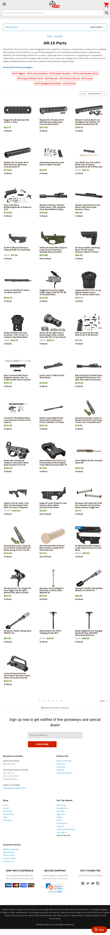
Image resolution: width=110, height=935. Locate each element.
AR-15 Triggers (18, 73)
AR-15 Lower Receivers (38, 73)
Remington (62, 832)
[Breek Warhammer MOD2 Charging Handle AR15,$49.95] (53, 621)
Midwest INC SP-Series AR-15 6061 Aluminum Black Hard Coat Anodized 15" (16, 164)
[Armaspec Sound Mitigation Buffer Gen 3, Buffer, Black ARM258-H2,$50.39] (53, 578)
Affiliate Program (64, 773)
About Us (61, 764)
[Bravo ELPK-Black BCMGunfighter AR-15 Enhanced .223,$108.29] (18, 195)
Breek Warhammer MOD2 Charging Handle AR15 (50, 632)
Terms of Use (9, 855)
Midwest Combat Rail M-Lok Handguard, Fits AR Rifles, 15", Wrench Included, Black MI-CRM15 (87, 123)
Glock (59, 820)
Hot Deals (7, 820)
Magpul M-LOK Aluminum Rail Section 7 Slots (16, 121)
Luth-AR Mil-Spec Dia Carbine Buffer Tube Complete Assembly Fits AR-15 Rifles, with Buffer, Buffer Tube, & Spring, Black (88, 166)
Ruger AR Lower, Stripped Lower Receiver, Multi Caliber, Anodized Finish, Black (53, 505)
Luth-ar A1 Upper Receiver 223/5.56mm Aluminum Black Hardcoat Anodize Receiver (17, 675)
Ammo (6, 808)
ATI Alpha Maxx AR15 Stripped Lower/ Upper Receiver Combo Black (88, 548)
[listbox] (97, 93)
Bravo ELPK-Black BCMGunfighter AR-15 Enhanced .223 (17, 207)
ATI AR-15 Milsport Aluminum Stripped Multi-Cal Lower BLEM (17, 249)
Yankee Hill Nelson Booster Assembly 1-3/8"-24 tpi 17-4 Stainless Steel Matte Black (16, 335)
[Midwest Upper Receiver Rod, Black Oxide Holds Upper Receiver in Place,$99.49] (89, 195)
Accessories (8, 814)
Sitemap (60, 770)
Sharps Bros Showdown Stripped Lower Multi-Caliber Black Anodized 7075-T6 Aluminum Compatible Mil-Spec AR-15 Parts (17, 464)
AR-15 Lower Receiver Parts (85, 73)
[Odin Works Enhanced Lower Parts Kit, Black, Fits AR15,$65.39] (53, 153)
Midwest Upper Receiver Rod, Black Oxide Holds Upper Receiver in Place (87, 207)
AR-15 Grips (87, 78)
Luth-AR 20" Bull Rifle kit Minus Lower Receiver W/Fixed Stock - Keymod (18, 420)
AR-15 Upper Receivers (60, 73)
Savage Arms (63, 808)
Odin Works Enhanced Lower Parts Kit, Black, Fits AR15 (52, 163)
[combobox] (53, 13)
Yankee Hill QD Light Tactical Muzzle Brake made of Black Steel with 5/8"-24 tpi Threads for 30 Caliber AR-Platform (53, 336)
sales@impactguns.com (14, 788)
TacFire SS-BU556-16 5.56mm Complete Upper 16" (17, 291)
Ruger (59, 817)
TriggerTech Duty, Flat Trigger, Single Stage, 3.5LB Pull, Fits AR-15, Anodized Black (53, 292)
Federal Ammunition (66, 829)
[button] (55, 27)
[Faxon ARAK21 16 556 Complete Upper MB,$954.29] (89, 451)
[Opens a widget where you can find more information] (99, 930)
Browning (61, 805)
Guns (5, 805)
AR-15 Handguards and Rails (48, 83)
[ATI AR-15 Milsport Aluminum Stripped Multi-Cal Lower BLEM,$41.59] (18, 238)
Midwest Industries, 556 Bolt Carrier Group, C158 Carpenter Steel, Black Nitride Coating (52, 207)
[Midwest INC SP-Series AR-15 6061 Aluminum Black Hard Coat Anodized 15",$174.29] (18, 153)
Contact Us (8, 861)
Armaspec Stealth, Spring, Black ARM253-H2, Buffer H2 (89, 589)
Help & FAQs (9, 852)
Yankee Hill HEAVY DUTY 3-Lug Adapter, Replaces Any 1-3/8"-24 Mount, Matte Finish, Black (88, 293)
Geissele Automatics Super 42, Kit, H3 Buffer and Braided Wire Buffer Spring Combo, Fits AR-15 (17, 549)
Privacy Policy (9, 858)
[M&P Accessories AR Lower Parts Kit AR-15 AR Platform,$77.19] (89, 323)
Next (102, 701)
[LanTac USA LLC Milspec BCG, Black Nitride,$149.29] (53, 365)
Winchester (62, 823)
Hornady (60, 811)
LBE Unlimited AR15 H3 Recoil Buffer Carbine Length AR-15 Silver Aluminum (52, 548)
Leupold (60, 826)
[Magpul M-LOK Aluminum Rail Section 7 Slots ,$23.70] (18, 110)
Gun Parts (7, 811)
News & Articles (64, 761)
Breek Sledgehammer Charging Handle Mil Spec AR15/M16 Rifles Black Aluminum (88, 633)
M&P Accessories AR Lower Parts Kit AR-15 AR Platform (87, 334)
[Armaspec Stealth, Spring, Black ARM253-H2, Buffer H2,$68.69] (89, 578)
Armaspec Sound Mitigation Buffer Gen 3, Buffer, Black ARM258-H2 (52, 590)
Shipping (61, 767)
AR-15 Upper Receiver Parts (30, 78)
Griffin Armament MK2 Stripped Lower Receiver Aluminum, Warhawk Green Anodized (53, 250)
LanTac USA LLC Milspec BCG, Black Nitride (52, 376)
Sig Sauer (61, 814)
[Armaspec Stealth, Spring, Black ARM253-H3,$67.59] (18, 621)
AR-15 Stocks (69, 83)
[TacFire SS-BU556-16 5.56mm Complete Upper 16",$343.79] (18, 280)
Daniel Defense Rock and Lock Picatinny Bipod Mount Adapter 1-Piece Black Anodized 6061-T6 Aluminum (53, 463)
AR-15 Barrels (51, 78)
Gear (5, 817)
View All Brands (64, 835)
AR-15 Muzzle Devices (69, 78)
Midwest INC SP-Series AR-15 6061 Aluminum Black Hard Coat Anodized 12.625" (52, 122)
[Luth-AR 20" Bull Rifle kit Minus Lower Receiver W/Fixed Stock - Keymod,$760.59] (18, 408)
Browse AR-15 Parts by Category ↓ (18, 67)
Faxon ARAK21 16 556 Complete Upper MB (89, 461)
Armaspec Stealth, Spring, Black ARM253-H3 (17, 632)
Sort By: (83, 93)
